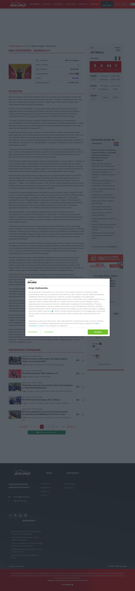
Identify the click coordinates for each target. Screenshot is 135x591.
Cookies (41, 326)
